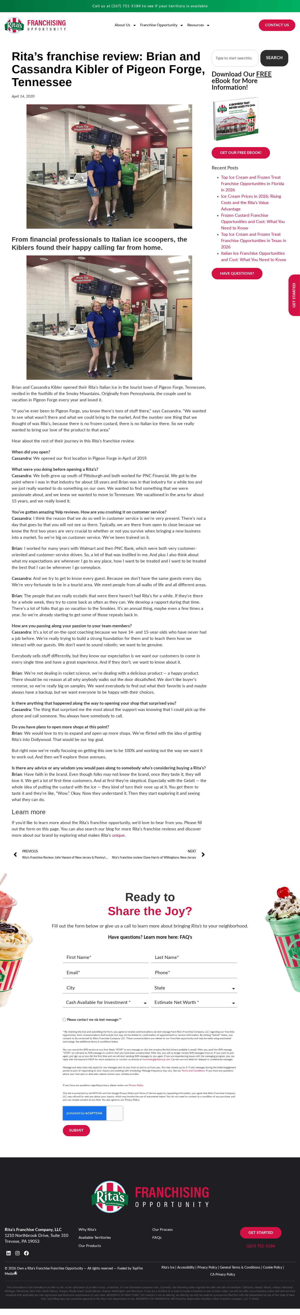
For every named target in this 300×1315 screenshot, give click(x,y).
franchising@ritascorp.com (156, 1059)
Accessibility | (186, 1267)
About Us (122, 25)
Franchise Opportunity (158, 25)
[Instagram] (17, 1253)
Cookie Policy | (273, 1267)
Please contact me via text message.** (94, 1020)
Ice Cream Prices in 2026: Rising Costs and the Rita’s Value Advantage (251, 202)
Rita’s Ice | (168, 1267)
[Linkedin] (8, 1253)
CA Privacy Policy (222, 1274)
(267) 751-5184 (126, 6)
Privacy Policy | (208, 1267)
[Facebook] (26, 1253)
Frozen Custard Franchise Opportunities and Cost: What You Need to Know (253, 221)
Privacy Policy (136, 1085)
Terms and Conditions (193, 1071)
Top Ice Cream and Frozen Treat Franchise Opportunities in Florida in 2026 (252, 183)
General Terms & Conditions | (241, 1267)
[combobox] (235, 58)
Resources (195, 25)
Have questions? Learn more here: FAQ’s (150, 937)
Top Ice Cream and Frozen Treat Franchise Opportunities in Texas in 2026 (253, 240)
